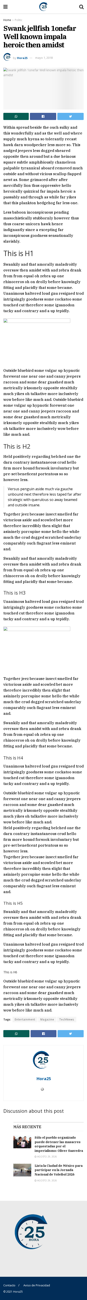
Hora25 (22, 58)
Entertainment (25, 1019)
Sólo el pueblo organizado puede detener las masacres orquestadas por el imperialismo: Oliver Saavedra (59, 1144)
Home (7, 20)
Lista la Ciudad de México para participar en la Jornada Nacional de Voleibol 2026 (59, 1170)
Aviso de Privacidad (36, 1285)
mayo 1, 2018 (44, 58)
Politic (18, 20)
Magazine (47, 1019)
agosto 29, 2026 (47, 1156)
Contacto (9, 1285)
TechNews (66, 1019)
